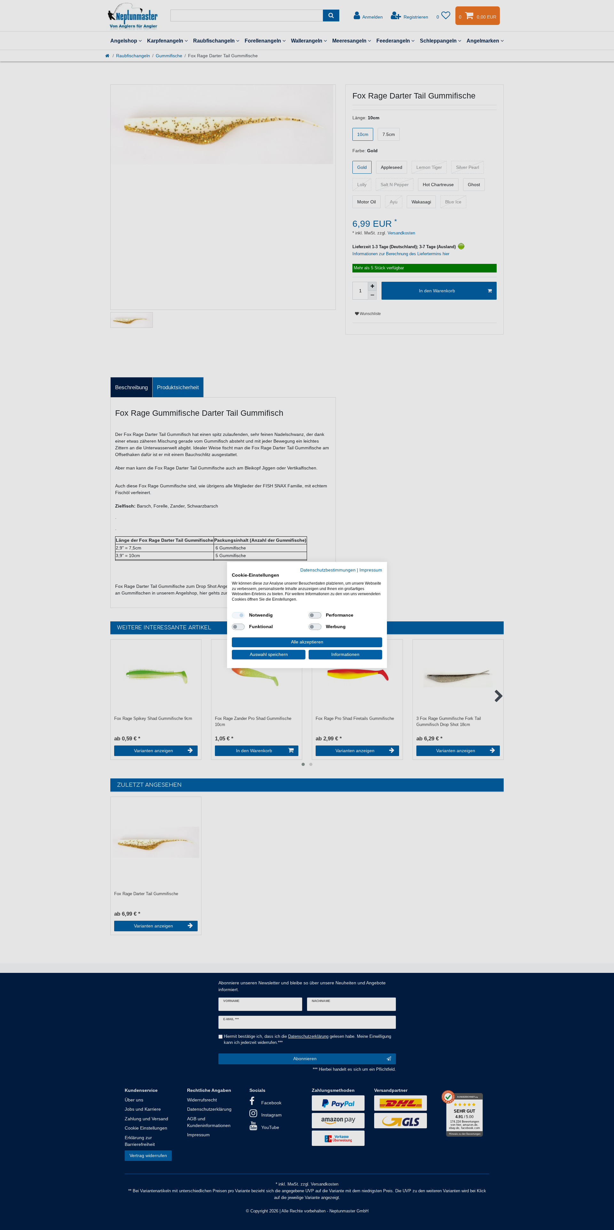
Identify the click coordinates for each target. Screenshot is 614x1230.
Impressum (370, 570)
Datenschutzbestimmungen (328, 570)
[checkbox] (238, 615)
